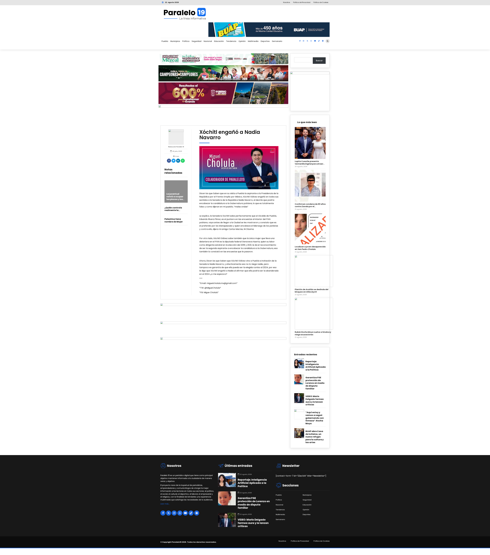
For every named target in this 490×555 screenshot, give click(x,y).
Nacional (208, 41)
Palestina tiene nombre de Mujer (173, 220)
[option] (239, 167)
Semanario (277, 41)
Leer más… (165, 504)
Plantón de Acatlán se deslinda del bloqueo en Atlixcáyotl (311, 290)
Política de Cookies (322, 541)
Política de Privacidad (300, 541)
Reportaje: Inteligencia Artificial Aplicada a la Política (315, 365)
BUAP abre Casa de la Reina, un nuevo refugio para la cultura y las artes (314, 437)
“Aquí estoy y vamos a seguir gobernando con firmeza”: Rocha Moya (314, 418)
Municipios (175, 41)
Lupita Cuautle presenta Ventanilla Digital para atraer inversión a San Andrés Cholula (310, 162)
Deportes (265, 41)
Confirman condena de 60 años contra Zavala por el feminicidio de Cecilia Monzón (310, 205)
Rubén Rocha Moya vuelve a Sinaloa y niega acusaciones (313, 333)
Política (185, 41)
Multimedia (253, 41)
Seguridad (196, 41)
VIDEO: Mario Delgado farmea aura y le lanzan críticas (314, 400)
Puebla (165, 41)
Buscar (319, 60)
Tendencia (231, 41)
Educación (219, 41)
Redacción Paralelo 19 (176, 147)
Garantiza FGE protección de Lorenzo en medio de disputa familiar (314, 383)
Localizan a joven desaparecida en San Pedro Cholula (310, 248)
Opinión (242, 41)
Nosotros (282, 541)
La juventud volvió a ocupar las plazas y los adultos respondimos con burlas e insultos (175, 200)
